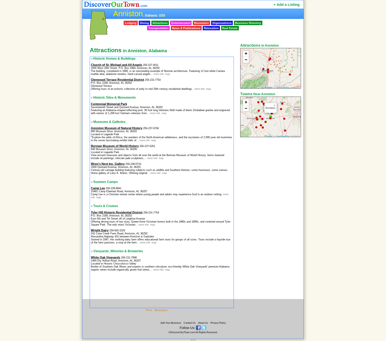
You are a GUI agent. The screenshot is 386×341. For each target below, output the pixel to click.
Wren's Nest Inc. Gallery (108, 163)
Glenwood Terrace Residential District (117, 79)
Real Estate (230, 28)
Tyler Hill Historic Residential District (117, 212)
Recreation (201, 23)
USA (162, 15)
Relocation (211, 28)
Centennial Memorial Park (109, 104)
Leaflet (269, 87)
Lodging (131, 23)
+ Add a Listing (287, 5)
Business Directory (248, 23)
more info (159, 74)
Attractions (160, 23)
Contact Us (190, 323)
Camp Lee (98, 188)
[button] (269, 59)
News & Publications (186, 28)
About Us (203, 323)
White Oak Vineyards (105, 257)
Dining (144, 23)
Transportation (158, 28)
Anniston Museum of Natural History (116, 128)
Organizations (222, 23)
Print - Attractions (157, 310)
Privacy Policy (218, 323)
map (167, 74)
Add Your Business (170, 323)
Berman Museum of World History (115, 146)
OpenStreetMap (282, 87)
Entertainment (181, 23)
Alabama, (151, 15)
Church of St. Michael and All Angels (116, 64)
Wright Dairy (100, 230)
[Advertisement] (271, 201)
